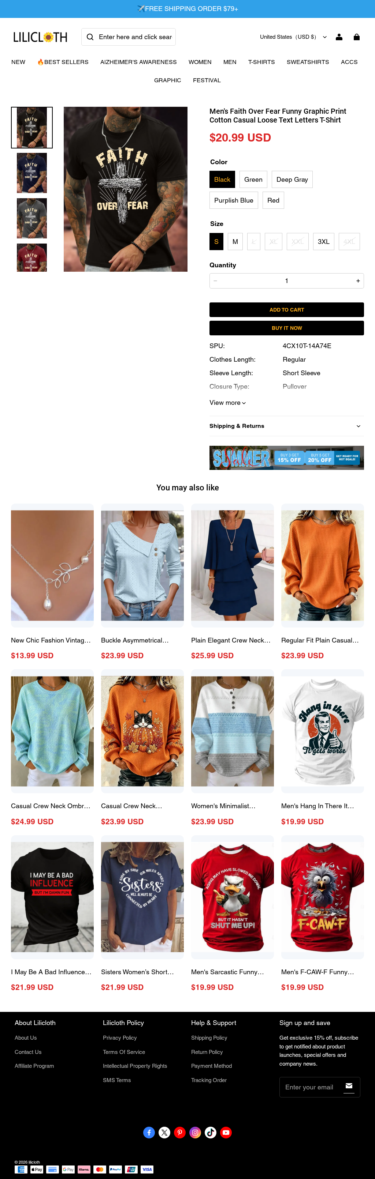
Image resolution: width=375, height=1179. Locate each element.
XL (274, 241)
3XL (324, 241)
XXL (298, 241)
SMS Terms (117, 1080)
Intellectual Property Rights (135, 1066)
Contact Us (28, 1052)
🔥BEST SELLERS (63, 62)
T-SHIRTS (261, 62)
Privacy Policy (120, 1038)
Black (222, 179)
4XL (349, 241)
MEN (230, 62)
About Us (26, 1038)
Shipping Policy (209, 1038)
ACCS (349, 62)
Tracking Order (209, 1080)
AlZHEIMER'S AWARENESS (138, 62)
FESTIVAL (207, 80)
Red (273, 200)
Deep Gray (292, 179)
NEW (18, 62)
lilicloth (34, 1162)
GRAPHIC (167, 80)
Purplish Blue (233, 200)
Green (253, 179)
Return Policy (207, 1052)
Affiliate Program (34, 1066)
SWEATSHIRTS (308, 62)
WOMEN (200, 62)
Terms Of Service (124, 1052)
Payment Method (211, 1066)
